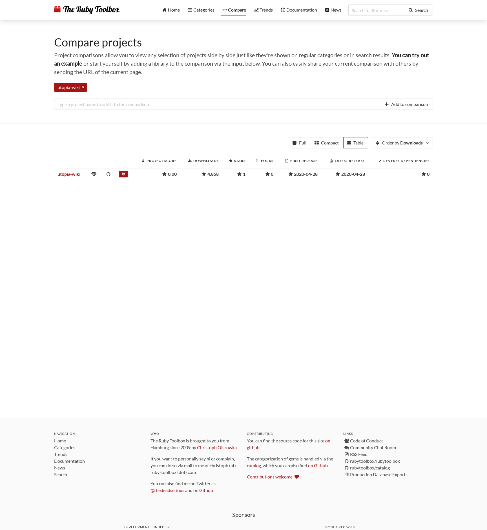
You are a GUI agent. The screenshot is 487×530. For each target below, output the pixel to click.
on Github (318, 465)
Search (60, 474)
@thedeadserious (167, 490)
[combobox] (217, 104)
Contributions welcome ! (274, 476)
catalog (254, 465)
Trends (60, 454)
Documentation (69, 461)
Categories (64, 447)
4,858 (213, 174)
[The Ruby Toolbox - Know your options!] (87, 10)
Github (206, 490)
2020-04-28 (306, 174)
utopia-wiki (68, 174)
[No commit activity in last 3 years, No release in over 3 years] (124, 175)
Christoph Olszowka (217, 447)
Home (60, 440)
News (59, 467)
